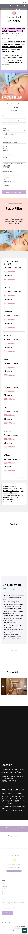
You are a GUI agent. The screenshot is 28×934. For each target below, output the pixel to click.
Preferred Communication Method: (13, 163)
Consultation (7, 182)
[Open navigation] (2, 2)
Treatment (7, 185)
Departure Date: (7, 171)
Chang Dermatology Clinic (14, 103)
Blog (3, 883)
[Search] (23, 2)
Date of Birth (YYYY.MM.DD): (10, 142)
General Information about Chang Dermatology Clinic (14, 828)
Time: (4, 134)
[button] (3, 591)
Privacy (4, 889)
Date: (4, 128)
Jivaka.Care (5, 894)
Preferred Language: (8, 155)
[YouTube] (9, 922)
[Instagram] (5, 922)
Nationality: (6, 150)
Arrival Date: (6, 167)
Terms (3, 891)
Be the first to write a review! (14, 871)
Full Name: (6, 138)
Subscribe (7, 913)
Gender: (5, 146)
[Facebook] (2, 922)
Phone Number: (7, 159)
